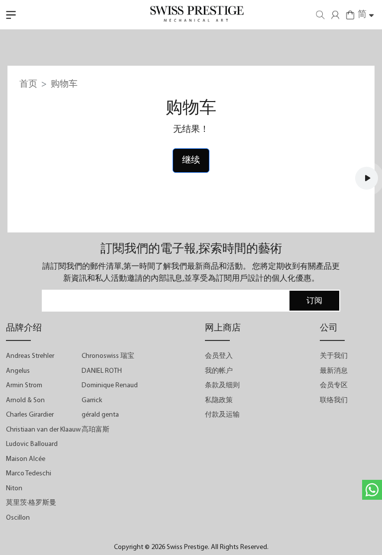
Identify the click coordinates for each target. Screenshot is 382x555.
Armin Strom (24, 385)
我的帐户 (219, 371)
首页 (28, 84)
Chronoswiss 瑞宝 (108, 356)
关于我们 (334, 356)
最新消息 (334, 371)
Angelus (18, 371)
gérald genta (100, 415)
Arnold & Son (25, 400)
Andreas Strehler (30, 356)
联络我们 (334, 400)
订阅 (314, 301)
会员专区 (334, 385)
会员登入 (219, 356)
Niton (14, 488)
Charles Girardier (30, 415)
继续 (191, 160)
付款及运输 (222, 415)
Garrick (92, 400)
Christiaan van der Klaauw (43, 430)
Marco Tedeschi (28, 473)
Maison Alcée (25, 459)
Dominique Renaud (110, 385)
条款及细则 (222, 385)
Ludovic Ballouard (32, 444)
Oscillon (18, 518)
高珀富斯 (95, 430)
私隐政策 (219, 400)
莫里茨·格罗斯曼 (31, 503)
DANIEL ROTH (102, 371)
